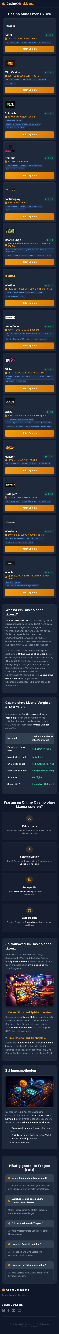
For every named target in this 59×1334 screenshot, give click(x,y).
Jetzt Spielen (30, 49)
